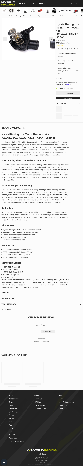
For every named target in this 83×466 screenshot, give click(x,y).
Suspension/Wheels (16, 441)
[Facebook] (43, 454)
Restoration (13, 438)
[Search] (71, 3)
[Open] (4, 462)
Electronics (13, 412)
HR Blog (38, 402)
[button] (68, 93)
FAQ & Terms (63, 409)
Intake (11, 428)
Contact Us (63, 405)
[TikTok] (38, 454)
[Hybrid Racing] (8, 3)
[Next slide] (51, 39)
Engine (11, 415)
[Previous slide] (5, 39)
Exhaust (12, 418)
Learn (31, 3)
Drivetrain (13, 409)
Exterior (12, 422)
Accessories (14, 399)
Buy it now (68, 98)
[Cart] (80, 3)
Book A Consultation (66, 402)
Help (41, 3)
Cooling (12, 405)
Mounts (12, 435)
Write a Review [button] (48, 331)
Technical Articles (41, 409)
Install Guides (40, 405)
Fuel (10, 425)
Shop (21, 3)
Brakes (11, 402)
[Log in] (75, 3)
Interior (12, 431)
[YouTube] (45, 454)
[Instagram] (40, 454)
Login (61, 399)
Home (57, 42)
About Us (38, 399)
